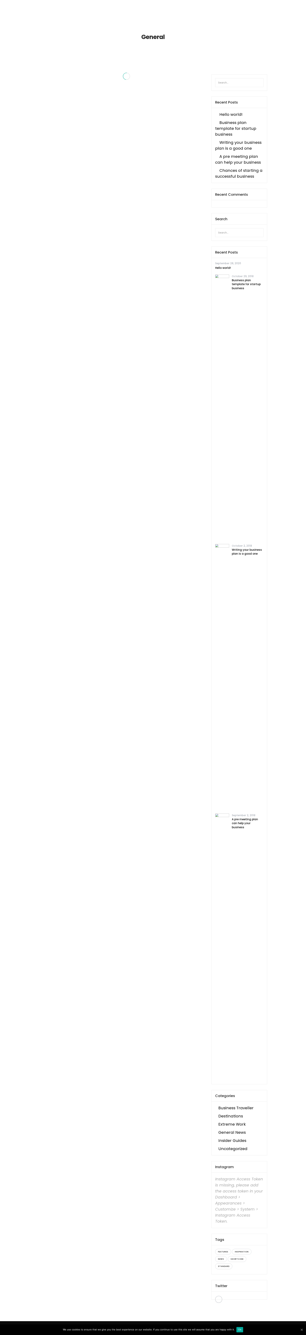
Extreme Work (232, 1124)
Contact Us (213, 9)
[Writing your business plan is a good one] (222, 676)
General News (232, 1132)
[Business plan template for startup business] (222, 407)
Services (188, 9)
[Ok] (301, 1329)
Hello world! (231, 114)
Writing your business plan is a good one (247, 552)
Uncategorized (232, 1148)
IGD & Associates (242, 9)
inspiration (242, 1251)
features (223, 1251)
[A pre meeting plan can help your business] (222, 946)
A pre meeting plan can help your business (245, 823)
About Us (168, 9)
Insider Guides (232, 1140)
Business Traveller (236, 1108)
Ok (239, 1329)
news (221, 1259)
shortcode (237, 1259)
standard (224, 1266)
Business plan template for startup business (235, 128)
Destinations (230, 1116)
